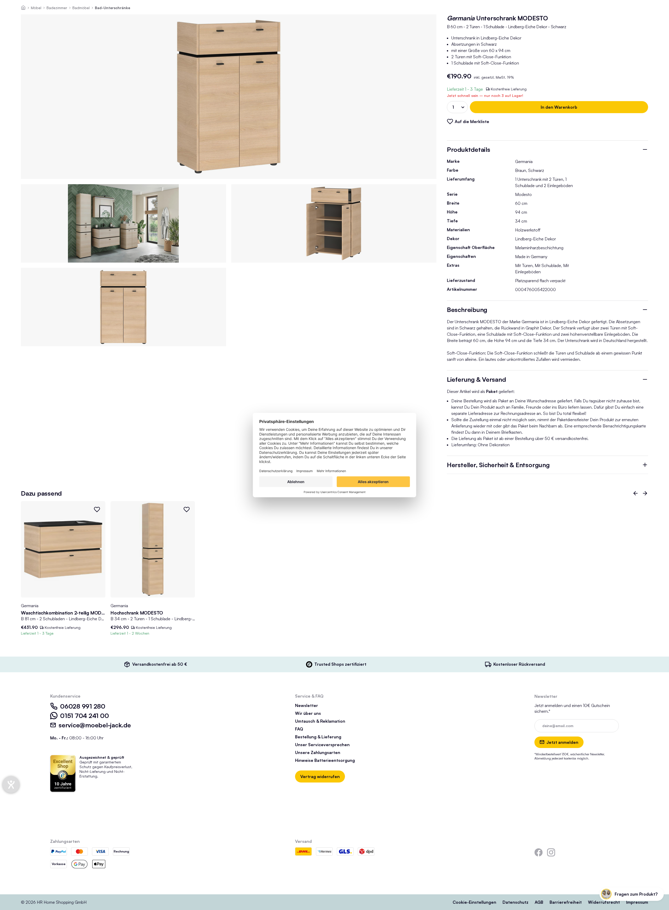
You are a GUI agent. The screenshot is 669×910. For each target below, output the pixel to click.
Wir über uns (308, 713)
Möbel (36, 7)
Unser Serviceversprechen (322, 744)
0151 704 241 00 (84, 715)
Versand (303, 841)
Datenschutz (515, 902)
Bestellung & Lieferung (318, 736)
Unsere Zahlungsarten (317, 752)
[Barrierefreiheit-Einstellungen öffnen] (11, 784)
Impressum (637, 902)
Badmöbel (81, 7)
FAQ (299, 729)
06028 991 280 (82, 706)
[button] (635, 493)
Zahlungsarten (65, 841)
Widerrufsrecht (604, 902)
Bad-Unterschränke (112, 7)
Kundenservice (65, 696)
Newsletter (306, 705)
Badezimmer (57, 7)
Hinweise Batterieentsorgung (325, 760)
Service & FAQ (309, 696)
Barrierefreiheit (566, 902)
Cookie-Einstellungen (474, 902)
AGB (539, 902)
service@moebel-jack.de (95, 725)
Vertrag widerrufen (320, 776)
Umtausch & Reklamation (320, 721)
